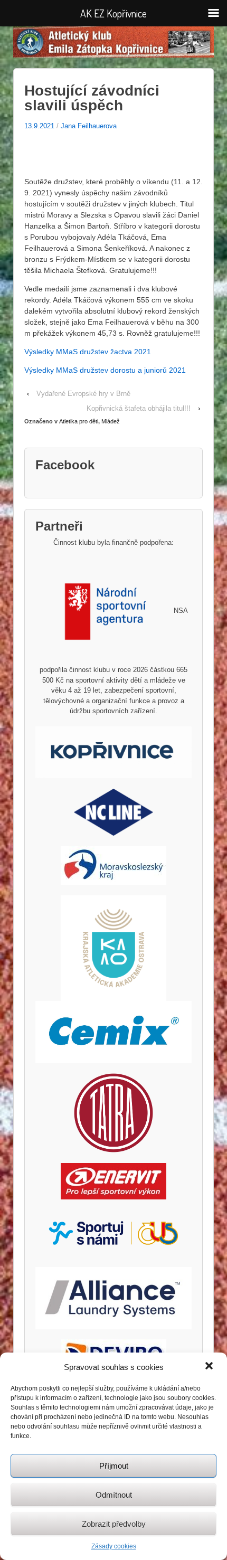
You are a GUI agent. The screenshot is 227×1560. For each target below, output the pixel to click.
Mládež (110, 421)
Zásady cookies (113, 1546)
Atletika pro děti (78, 421)
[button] (210, 1366)
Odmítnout (114, 1494)
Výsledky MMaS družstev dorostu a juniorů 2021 (105, 370)
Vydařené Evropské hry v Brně (83, 394)
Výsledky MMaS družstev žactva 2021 (87, 351)
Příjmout (113, 1465)
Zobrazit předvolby (114, 1523)
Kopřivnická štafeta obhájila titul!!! (139, 408)
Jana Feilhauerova (89, 126)
